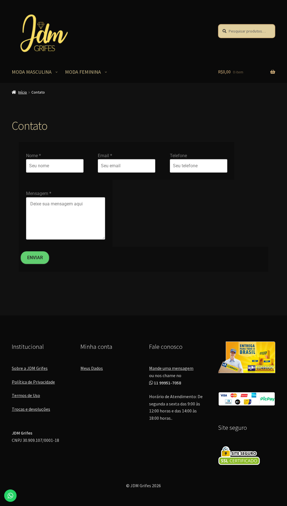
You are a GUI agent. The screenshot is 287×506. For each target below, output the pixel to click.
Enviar (35, 257)
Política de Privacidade (33, 382)
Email (105, 155)
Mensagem (38, 193)
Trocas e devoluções (31, 409)
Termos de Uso (26, 395)
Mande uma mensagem (171, 368)
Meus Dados (91, 368)
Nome (33, 155)
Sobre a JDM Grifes (30, 368)
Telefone (178, 155)
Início (22, 92)
